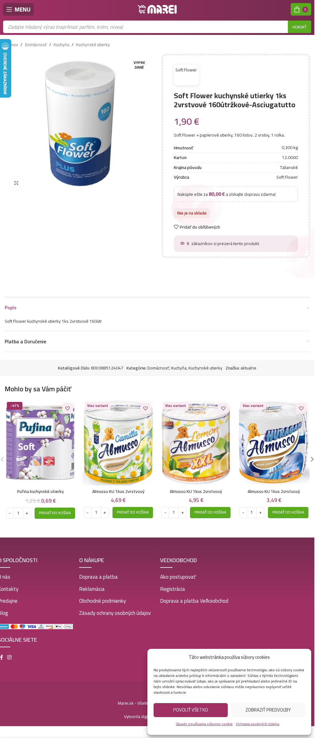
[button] (55, 511)
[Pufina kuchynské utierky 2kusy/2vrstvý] (40, 441)
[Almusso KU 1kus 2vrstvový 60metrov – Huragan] (274, 441)
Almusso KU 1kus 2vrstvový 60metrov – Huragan (274, 492)
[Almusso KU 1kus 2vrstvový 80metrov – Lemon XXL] (196, 441)
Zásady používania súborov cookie (204, 723)
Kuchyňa (61, 44)
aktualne (248, 366)
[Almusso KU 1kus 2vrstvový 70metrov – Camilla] (118, 441)
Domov (11, 44)
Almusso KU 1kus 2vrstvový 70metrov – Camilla (118, 492)
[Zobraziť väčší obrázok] (16, 183)
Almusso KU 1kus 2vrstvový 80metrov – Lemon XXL (196, 492)
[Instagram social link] (9, 655)
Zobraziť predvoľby (268, 709)
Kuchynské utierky (93, 44)
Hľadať (300, 27)
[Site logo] (157, 9)
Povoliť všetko (190, 709)
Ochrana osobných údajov (257, 723)
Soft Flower (184, 68)
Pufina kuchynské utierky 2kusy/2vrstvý (40, 492)
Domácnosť (36, 44)
